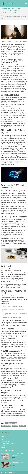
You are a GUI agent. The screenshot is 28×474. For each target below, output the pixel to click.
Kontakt (4, 447)
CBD (6, 423)
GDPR (3, 445)
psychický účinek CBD (6, 425)
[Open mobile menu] (26, 3)
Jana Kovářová (9, 41)
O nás (3, 439)
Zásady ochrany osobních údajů (8, 443)
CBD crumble (15, 425)
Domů (2, 15)
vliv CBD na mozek (13, 423)
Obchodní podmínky (6, 441)
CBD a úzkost (22, 425)
